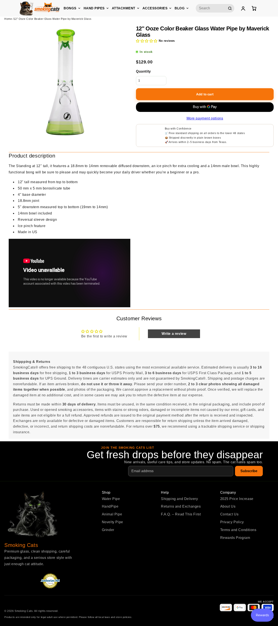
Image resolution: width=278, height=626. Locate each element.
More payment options (205, 118)
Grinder (108, 530)
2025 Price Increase (236, 499)
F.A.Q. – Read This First (181, 514)
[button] (146, 40)
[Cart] (253, 8)
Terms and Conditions (238, 530)
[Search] (229, 8)
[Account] (243, 8)
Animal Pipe (112, 514)
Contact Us (229, 514)
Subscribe (248, 471)
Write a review (174, 333)
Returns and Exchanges (181, 506)
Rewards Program (235, 538)
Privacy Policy (232, 522)
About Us (228, 506)
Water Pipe (111, 499)
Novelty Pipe (112, 522)
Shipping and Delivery (179, 499)
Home (8, 18)
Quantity (143, 71)
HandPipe (110, 506)
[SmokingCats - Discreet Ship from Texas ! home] (40, 8)
